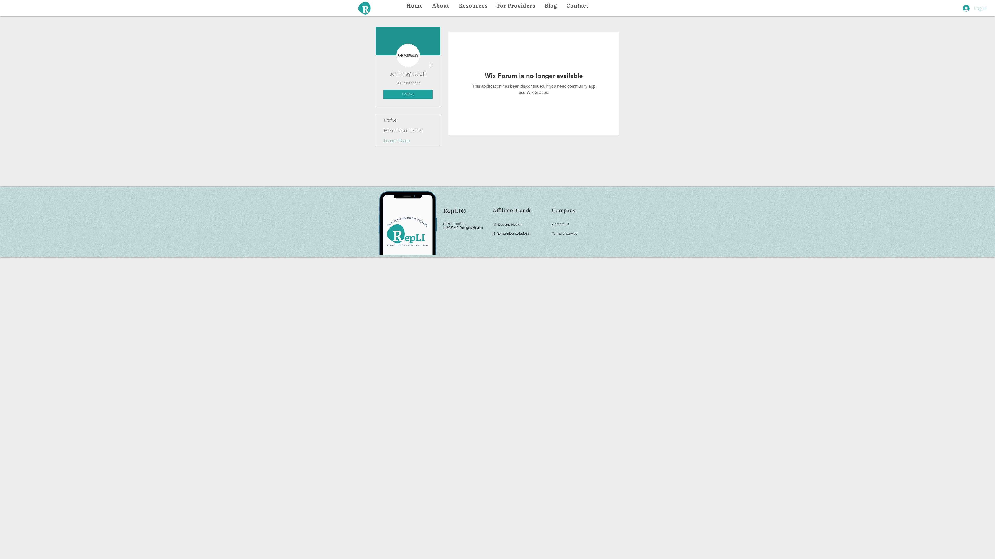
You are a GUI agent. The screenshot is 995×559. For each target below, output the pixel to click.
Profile (390, 120)
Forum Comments (403, 130)
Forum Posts (397, 140)
